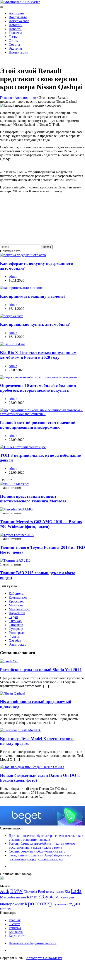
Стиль (13, 40)
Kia (67, 892)
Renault (33, 897)
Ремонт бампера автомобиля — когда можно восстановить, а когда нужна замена (42, 845)
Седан (13, 617)
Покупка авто (19, 21)
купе (56, 904)
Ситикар (15, 621)
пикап (63, 904)
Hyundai (59, 891)
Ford (41, 892)
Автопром (16, 13)
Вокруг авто (18, 17)
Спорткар (16, 625)
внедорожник (12, 904)
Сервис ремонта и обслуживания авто (37, 851)
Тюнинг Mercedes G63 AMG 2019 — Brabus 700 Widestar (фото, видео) (41, 524)
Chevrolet (30, 891)
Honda (50, 891)
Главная (14, 920)
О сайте (14, 924)
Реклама (15, 928)
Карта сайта (17, 936)
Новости (15, 29)
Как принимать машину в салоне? (33, 296)
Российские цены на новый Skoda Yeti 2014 (41, 669)
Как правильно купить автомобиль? (35, 324)
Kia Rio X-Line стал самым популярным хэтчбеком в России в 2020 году (38, 355)
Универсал (17, 632)
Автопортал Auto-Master (44, 958)
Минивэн (16, 605)
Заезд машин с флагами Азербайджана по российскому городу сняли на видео (40, 857)
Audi (4, 891)
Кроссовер (16, 601)
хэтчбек (6, 909)
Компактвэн (18, 597)
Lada (76, 891)
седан (73, 903)
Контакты (16, 932)
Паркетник (17, 613)
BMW (16, 891)
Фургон (14, 636)
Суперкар (16, 629)
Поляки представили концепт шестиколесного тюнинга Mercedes (33, 498)
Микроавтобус (19, 609)
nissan (21, 897)
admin (13, 276)
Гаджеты (15, 33)
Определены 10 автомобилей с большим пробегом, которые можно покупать (38, 388)
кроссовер (39, 903)
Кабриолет (17, 593)
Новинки (15, 25)
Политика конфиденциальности (32, 943)
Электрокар (17, 644)
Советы (14, 44)
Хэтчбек (15, 640)
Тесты (13, 37)
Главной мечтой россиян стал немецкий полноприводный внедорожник (37, 425)
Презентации (18, 52)
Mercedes (7, 897)
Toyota (47, 897)
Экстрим (15, 48)
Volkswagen (64, 897)
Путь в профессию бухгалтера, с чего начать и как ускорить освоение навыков (46, 837)
